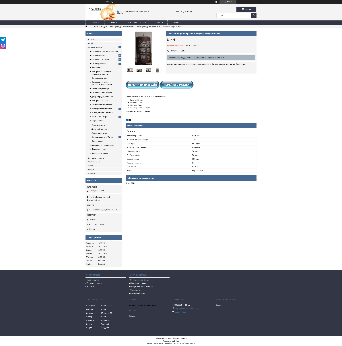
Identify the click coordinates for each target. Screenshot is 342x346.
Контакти (158, 23)
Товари (113, 23)
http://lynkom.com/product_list (101, 197)
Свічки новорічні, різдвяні (102, 93)
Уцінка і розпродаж (99, 133)
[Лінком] (100, 19)
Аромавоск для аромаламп (103, 145)
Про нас (177, 23)
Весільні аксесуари (99, 117)
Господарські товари (100, 153)
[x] (130, 121)
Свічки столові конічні (100, 59)
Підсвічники (96, 68)
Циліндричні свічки (138, 283)
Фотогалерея (94, 162)
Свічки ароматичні (99, 64)
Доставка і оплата (137, 23)
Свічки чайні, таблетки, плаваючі (105, 51)
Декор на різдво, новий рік (102, 97)
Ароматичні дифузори (100, 89)
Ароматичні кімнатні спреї (102, 105)
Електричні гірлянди (100, 101)
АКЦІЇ (90, 43)
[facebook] (127, 121)
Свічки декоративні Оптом (102, 137)
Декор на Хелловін (99, 129)
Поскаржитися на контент (163, 343)
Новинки (92, 40)
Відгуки (91, 169)
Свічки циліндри (100, 27)
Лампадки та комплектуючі (102, 109)
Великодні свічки (98, 125)
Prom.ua (184, 339)
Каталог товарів (95, 47)
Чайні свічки (135, 290)
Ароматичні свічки (137, 293)
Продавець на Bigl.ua (171, 341)
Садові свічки (97, 121)
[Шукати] (253, 15)
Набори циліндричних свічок (141, 287)
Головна (95, 23)
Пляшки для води (99, 149)
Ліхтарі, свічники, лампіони (102, 113)
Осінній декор (97, 141)
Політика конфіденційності (184, 343)
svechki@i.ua (94, 200)
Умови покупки (93, 280)
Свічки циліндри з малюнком (121, 27)
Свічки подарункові (99, 78)
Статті (90, 166)
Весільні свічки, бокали (139, 280)
